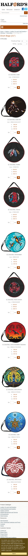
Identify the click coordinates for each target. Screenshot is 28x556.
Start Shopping (4, 520)
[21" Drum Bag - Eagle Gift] (14, 104)
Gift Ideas (2, 33)
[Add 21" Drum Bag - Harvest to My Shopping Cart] (18, 222)
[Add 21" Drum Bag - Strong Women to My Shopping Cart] (18, 402)
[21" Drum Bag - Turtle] (14, 419)
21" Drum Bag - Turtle (14, 434)
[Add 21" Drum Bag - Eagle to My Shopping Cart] (18, 87)
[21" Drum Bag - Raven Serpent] (14, 284)
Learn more (9, 550)
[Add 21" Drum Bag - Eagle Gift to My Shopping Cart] (18, 132)
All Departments (4, 514)
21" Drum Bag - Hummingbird (14, 254)
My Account (9, 9)
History (2, 525)
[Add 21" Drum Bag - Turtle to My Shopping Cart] (18, 447)
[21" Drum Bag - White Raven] (14, 464)
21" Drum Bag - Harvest (14, 209)
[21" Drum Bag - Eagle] (14, 59)
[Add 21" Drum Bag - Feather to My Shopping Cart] (18, 177)
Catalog (7, 31)
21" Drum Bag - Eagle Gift (14, 119)
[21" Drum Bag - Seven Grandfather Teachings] (14, 329)
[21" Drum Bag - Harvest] (14, 194)
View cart (25, 23)
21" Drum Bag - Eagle (14, 74)
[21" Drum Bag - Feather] (14, 149)
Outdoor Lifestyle (4, 510)
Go (26, 12)
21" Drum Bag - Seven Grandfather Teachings (14, 344)
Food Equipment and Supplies (8, 509)
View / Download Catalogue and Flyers (10, 522)
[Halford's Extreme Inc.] (14, 4)
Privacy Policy (4, 534)
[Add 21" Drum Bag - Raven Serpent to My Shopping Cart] (18, 312)
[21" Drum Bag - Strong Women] (14, 374)
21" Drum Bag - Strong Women (14, 389)
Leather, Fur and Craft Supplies (18, 31)
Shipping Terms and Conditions (8, 537)
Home (3, 9)
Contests (2, 524)
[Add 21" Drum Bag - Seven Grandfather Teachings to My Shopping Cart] (18, 357)
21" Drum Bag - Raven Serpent (14, 299)
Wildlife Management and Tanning (9, 512)
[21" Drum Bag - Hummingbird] (14, 239)
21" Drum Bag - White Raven (14, 479)
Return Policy (3, 532)
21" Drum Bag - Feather (14, 164)
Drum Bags (9, 33)
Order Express (4, 516)
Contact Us (17, 9)
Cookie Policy (3, 535)
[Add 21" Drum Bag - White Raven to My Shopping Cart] (18, 492)
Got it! (14, 553)
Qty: (9, 87)
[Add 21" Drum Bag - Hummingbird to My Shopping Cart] (18, 267)
